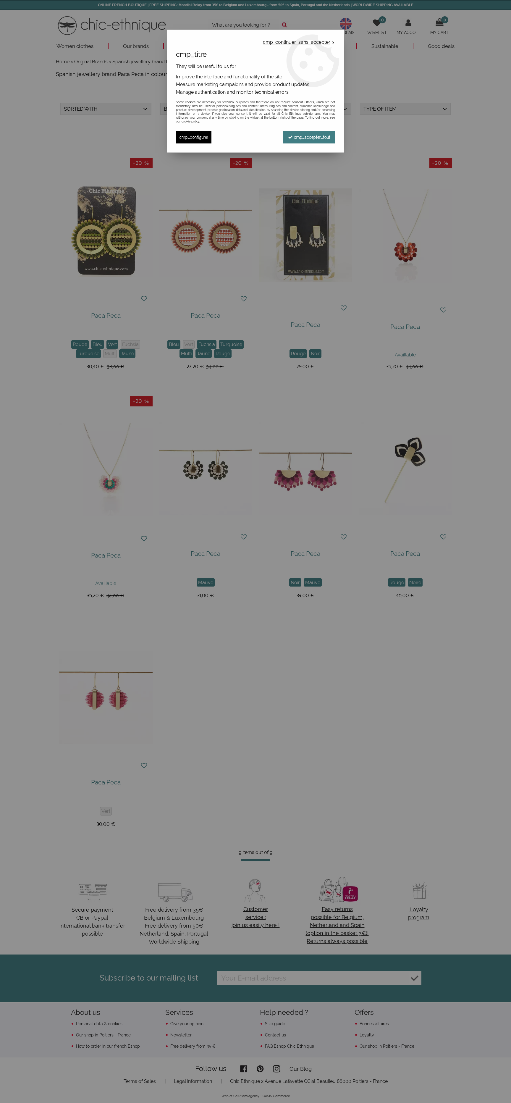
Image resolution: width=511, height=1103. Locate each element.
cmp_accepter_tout (311, 137)
